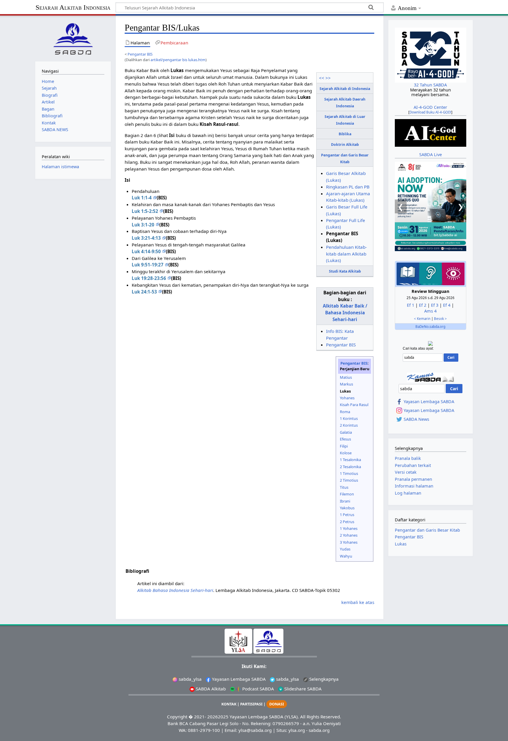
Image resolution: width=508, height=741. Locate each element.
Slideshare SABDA (302, 689)
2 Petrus (347, 521)
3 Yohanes (348, 542)
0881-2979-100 (204, 730)
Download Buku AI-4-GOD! (430, 112)
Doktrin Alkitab (345, 144)
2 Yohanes (348, 535)
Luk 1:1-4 (142, 198)
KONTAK (228, 704)
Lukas (401, 544)
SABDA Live (430, 154)
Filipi (344, 446)
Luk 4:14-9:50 (147, 251)
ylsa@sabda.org (255, 730)
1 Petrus (347, 514)
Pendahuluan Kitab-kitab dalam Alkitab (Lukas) (346, 253)
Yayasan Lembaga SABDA (429, 401)
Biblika (345, 133)
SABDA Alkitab (210, 689)
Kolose (346, 452)
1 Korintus (349, 418)
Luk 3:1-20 (144, 225)
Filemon (347, 494)
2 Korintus (349, 425)
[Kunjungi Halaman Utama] (73, 38)
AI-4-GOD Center (430, 107)
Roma (345, 411)
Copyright (177, 717)
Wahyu (346, 556)
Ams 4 (430, 311)
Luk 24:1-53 (145, 292)
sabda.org (319, 730)
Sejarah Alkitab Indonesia (73, 7)
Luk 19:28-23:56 (149, 278)
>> (328, 78)
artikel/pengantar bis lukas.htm (178, 59)
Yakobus (347, 507)
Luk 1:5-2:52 (145, 211)
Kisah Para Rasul (354, 404)
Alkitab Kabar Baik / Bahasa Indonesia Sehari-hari (345, 312)
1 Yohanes (348, 528)
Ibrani (345, 501)
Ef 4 (446, 305)
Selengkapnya (323, 679)
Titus (344, 487)
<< (321, 78)
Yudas (345, 549)
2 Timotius (349, 480)
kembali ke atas (357, 602)
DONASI (276, 704)
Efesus (345, 439)
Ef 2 (422, 305)
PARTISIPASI (251, 704)
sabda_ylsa (190, 679)
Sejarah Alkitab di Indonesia (345, 88)
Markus (346, 384)
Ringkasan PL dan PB (348, 187)
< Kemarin (422, 318)
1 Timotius (349, 473)
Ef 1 (410, 305)
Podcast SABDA (257, 689)
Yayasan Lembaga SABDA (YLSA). (264, 717)
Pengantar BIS (140, 54)
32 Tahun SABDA (430, 85)
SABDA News (416, 419)
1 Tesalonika (350, 459)
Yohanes (347, 397)
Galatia (346, 432)
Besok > (440, 318)
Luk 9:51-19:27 (148, 265)
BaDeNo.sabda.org (430, 326)
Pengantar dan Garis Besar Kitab (427, 530)
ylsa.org (296, 730)
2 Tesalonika (350, 466)
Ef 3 (434, 305)
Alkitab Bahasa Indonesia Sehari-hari (175, 590)
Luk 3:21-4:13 (147, 238)
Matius (346, 377)
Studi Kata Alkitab (345, 271)
